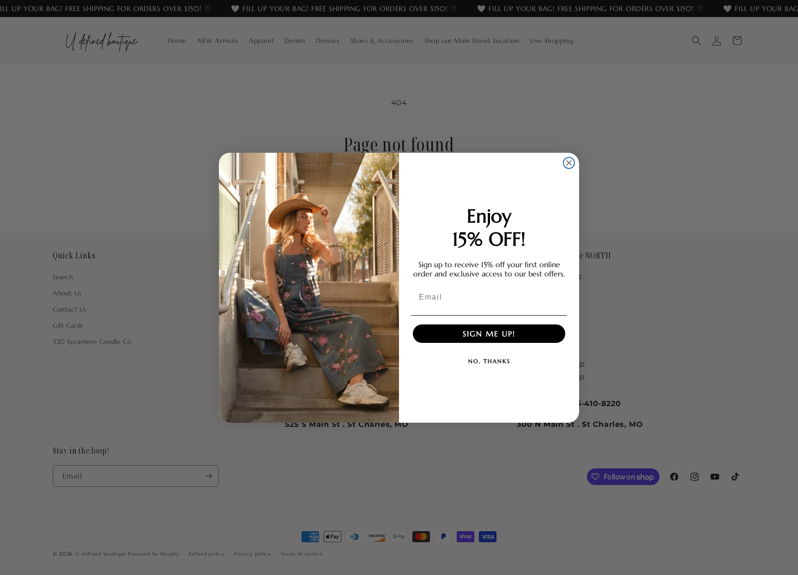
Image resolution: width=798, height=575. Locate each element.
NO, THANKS (489, 361)
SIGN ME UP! (489, 333)
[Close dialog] (568, 162)
